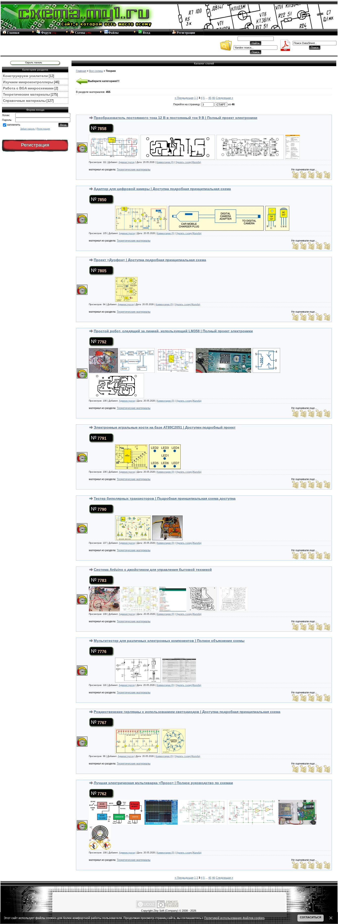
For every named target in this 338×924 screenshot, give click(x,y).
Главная (12, 32)
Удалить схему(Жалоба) (188, 162)
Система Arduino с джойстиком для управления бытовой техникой (153, 569)
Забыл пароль (27, 129)
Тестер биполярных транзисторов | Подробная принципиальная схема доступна (165, 498)
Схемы (82, 32)
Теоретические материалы (26, 94)
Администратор (127, 162)
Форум (48, 32)
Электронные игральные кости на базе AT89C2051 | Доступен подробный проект (165, 427)
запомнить (13, 124)
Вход (146, 32)
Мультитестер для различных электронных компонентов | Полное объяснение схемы (169, 641)
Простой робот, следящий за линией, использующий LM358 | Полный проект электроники (173, 331)
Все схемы (96, 70)
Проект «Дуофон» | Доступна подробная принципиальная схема (150, 260)
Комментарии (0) (165, 162)
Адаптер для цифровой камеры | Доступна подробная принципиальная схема (162, 189)
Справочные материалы (24, 101)
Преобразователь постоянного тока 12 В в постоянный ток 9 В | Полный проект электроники (175, 118)
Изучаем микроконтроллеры (28, 82)
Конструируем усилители (25, 76)
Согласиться (310, 917)
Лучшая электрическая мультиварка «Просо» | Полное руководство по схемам (163, 783)
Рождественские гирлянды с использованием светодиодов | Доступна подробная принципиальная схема (187, 712)
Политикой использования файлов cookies (234, 918)
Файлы (113, 32)
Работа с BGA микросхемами (28, 88)
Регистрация (185, 32)
